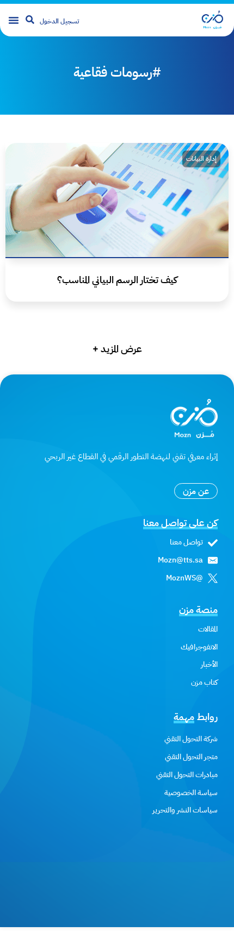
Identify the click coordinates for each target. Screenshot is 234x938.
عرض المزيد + (117, 348)
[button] (13, 20)
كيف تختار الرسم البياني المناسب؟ (117, 279)
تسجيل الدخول (59, 21)
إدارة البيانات (201, 159)
